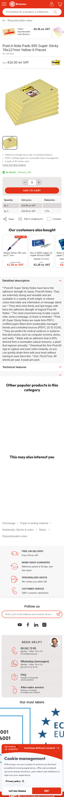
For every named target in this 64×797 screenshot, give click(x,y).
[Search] (55, 12)
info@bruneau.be (30, 654)
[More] (39, 182)
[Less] (25, 182)
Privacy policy (13, 781)
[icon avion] (58, 614)
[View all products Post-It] (56, 62)
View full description (14, 165)
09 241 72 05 (28, 648)
